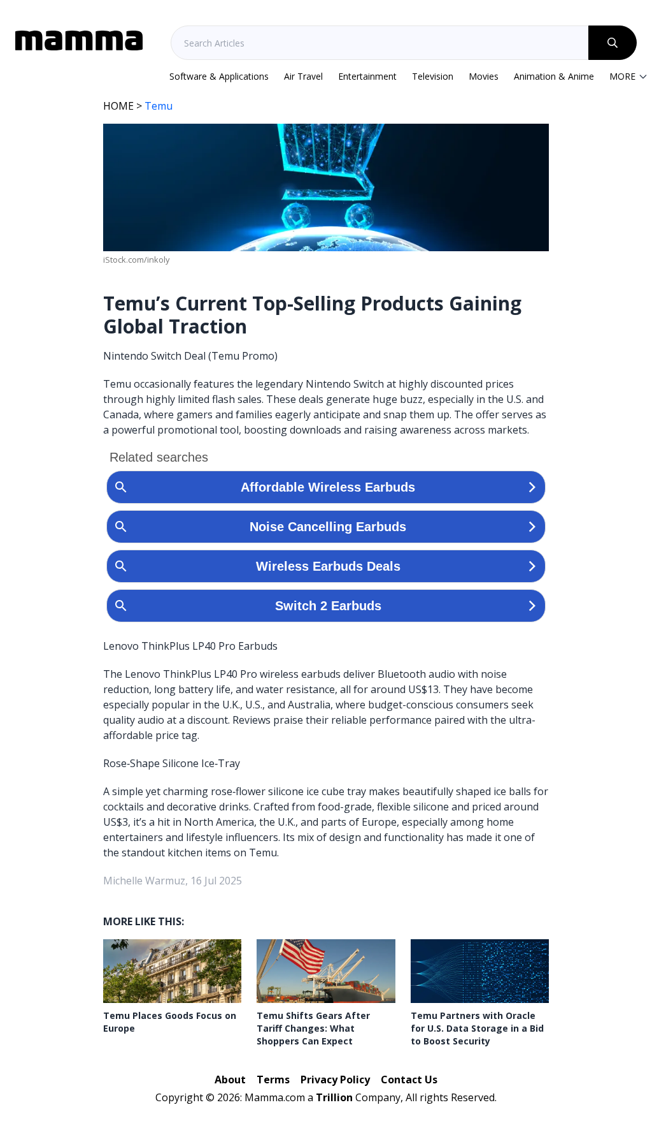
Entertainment (367, 76)
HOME (118, 106)
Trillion (334, 1097)
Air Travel (303, 76)
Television (432, 76)
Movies (484, 76)
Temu (159, 106)
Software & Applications (219, 76)
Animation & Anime (554, 76)
